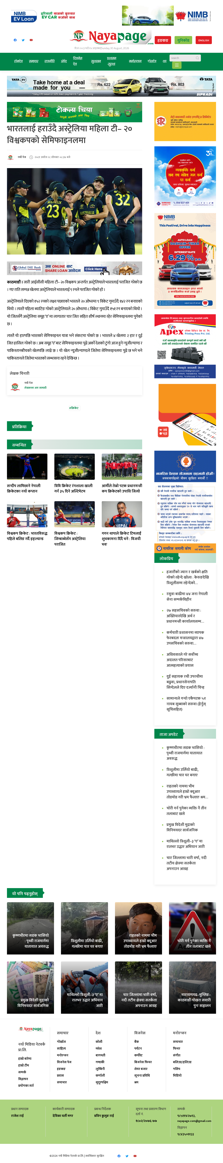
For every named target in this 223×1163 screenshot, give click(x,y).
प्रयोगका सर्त (26, 1085)
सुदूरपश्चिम (102, 1082)
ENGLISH (203, 40)
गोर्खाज (152, 62)
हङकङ (162, 40)
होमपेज (18, 62)
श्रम (136, 1082)
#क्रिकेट (73, 408)
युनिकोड (183, 40)
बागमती (100, 1055)
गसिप (176, 1069)
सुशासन (96, 62)
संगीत (176, 1055)
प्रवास (60, 1075)
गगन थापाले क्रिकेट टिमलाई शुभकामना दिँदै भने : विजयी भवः (121, 539)
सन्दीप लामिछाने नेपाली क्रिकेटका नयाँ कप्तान (23, 489)
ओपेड (64, 62)
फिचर (176, 1048)
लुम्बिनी (100, 1069)
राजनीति (50, 62)
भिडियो (177, 1075)
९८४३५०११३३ (185, 1134)
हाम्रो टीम (23, 1065)
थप (164, 62)
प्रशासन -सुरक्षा (111, 61)
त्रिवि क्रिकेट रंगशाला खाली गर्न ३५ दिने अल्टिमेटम (73, 489)
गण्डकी (100, 1062)
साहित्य (61, 1048)
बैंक (136, 1042)
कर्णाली (100, 1075)
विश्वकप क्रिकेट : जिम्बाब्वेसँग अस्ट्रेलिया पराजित (70, 539)
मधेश (99, 1048)
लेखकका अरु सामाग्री (35, 388)
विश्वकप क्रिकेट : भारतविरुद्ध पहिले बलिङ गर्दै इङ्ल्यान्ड (27, 536)
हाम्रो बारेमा (24, 1058)
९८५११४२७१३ (186, 1116)
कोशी (99, 1042)
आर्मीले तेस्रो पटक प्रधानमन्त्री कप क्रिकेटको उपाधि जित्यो (122, 489)
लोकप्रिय (166, 558)
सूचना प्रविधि (142, 1075)
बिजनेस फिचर (143, 1062)
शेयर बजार (140, 1069)
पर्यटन (138, 1048)
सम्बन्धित (19, 445)
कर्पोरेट (138, 1055)
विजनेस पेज (77, 61)
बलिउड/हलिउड (182, 1062)
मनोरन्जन (135, 62)
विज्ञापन (23, 1079)
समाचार (33, 62)
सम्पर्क (22, 1072)
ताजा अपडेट (169, 734)
